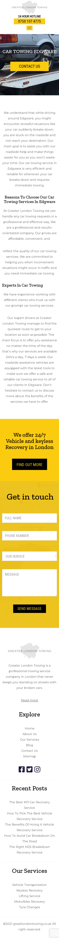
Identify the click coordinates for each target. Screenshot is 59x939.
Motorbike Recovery (29, 901)
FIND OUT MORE (30, 464)
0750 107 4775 (29, 21)
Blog (29, 745)
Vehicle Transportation (29, 885)
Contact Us (29, 751)
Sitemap (29, 756)
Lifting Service (29, 896)
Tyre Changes (29, 907)
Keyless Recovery (29, 890)
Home (29, 728)
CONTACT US (29, 66)
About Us (30, 734)
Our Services (29, 739)
